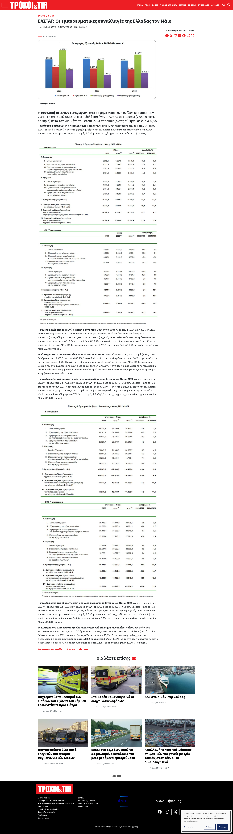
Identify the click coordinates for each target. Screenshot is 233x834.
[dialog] (206, 821)
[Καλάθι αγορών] (223, 5)
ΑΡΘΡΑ (140, 5)
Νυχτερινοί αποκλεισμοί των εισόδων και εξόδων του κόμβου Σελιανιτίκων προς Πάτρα (62, 700)
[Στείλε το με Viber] (188, 36)
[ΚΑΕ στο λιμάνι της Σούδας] (170, 680)
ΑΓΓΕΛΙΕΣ (215, 5)
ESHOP (155, 5)
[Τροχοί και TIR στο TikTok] (168, 812)
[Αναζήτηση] (229, 5)
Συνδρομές (42, 815)
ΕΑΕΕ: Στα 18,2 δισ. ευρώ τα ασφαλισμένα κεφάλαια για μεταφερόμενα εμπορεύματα (113, 753)
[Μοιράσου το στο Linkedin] (175, 36)
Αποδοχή (222, 827)
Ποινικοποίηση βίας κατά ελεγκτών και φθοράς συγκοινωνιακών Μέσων (57, 753)
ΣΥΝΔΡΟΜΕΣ (203, 5)
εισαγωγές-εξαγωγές (78, 649)
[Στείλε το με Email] (179, 36)
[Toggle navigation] (4, 5)
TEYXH (147, 5)
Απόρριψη (209, 827)
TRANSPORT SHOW (168, 5)
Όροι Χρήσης (43, 818)
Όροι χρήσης (133, 827)
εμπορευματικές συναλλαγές (52, 649)
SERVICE (182, 5)
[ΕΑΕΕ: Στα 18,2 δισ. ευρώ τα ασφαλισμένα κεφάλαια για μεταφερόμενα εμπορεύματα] (116, 733)
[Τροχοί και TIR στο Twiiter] (175, 812)
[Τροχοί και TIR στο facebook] (160, 812)
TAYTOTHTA (83, 806)
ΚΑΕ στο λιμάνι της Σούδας (165, 696)
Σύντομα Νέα (46, 16)
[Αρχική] (29, 5)
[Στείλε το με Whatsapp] (192, 36)
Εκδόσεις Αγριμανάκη (87, 800)
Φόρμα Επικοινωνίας (47, 812)
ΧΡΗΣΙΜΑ (192, 5)
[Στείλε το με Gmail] (184, 36)
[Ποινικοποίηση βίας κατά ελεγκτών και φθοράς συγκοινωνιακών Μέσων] (63, 733)
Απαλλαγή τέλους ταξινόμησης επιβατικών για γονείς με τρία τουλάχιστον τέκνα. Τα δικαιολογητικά (168, 755)
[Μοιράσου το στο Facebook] (167, 36)
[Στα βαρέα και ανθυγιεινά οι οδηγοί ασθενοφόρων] (116, 680)
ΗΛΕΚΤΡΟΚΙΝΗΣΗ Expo (88, 803)
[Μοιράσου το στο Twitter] (171, 36)
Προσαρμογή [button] (188, 827)
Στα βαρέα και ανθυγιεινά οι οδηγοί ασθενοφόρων (112, 698)
